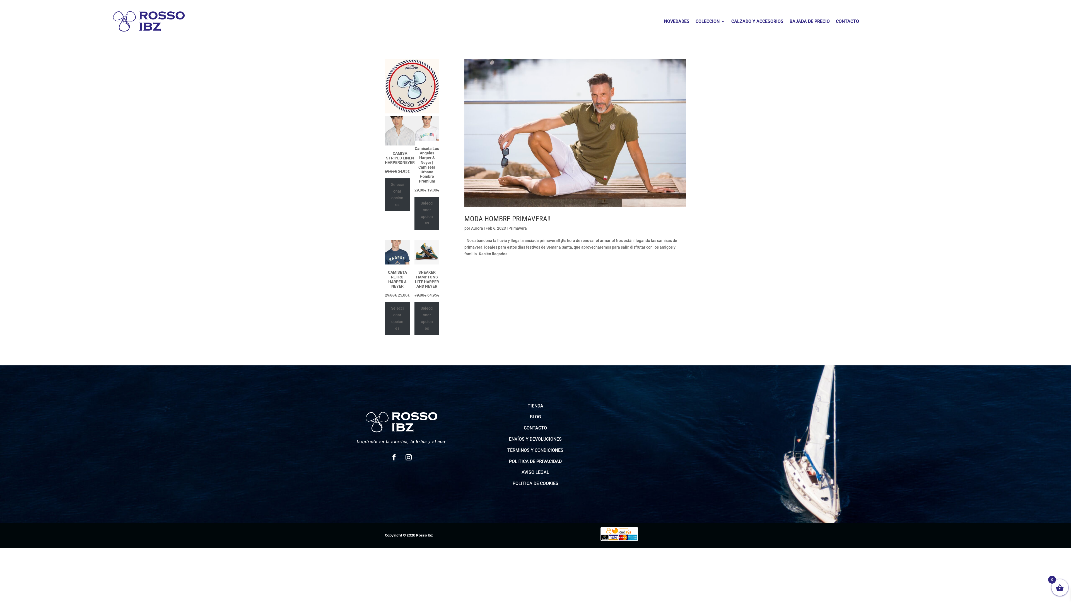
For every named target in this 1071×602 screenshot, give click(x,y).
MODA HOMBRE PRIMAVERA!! (507, 219)
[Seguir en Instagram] (408, 457)
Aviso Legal (535, 472)
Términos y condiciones (535, 450)
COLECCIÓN (708, 22)
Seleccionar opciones (397, 194)
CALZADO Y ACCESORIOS (757, 22)
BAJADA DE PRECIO (810, 22)
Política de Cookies (535, 483)
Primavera (517, 228)
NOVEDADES (676, 22)
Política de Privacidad (535, 461)
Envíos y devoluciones (535, 439)
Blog (535, 416)
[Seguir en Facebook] (394, 457)
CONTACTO (847, 22)
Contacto (535, 428)
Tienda (535, 406)
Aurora (477, 228)
